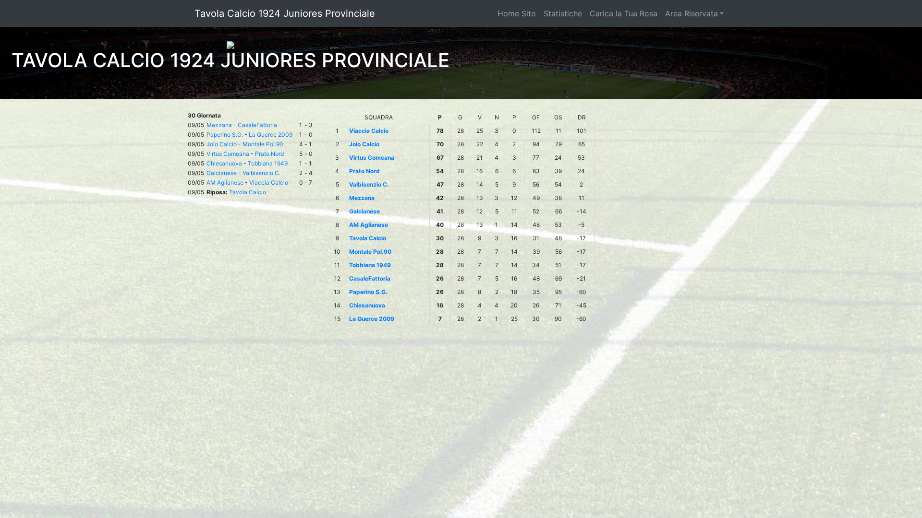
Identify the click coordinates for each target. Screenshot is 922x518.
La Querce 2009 (270, 134)
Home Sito (516, 13)
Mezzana (219, 125)
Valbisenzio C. (261, 173)
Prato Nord (269, 153)
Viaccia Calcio (268, 182)
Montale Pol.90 (263, 144)
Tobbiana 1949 (268, 163)
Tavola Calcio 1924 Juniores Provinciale (284, 13)
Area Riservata (691, 13)
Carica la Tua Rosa (623, 13)
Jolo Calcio (221, 144)
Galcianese (221, 173)
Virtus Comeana (227, 153)
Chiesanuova (224, 163)
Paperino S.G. (224, 134)
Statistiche (563, 13)
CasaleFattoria (257, 125)
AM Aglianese (224, 182)
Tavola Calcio (247, 192)
